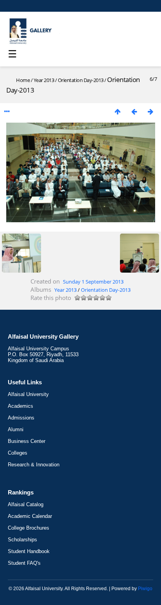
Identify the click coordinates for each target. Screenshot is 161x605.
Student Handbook (29, 551)
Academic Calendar (30, 516)
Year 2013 (44, 80)
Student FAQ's (24, 563)
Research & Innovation (33, 465)
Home (23, 80)
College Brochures (28, 528)
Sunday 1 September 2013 (93, 281)
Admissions (21, 418)
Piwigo (145, 588)
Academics (20, 406)
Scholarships (22, 540)
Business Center (26, 441)
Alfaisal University (28, 394)
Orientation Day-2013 (81, 80)
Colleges (17, 453)
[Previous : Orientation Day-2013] (134, 111)
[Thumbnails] (117, 111)
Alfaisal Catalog (25, 504)
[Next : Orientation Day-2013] (150, 111)
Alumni (15, 429)
